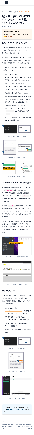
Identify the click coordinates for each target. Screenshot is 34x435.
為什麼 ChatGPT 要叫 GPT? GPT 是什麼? (7, 426)
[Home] (2, 11)
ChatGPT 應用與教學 (25, 12)
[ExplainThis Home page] (6, 2)
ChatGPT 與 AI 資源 (11, 12)
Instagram (19, 409)
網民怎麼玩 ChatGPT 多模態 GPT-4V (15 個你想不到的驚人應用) (23, 426)
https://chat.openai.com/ (13, 77)
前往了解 (9, 36)
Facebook (10, 409)
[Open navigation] (1, 3)
